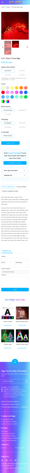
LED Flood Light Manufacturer (10, 407)
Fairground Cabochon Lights (10, 404)
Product (8, 7)
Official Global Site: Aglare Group (15, 468)
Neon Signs (4, 431)
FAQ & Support (19, 448)
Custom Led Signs (8, 416)
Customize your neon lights (15, 163)
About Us (5, 445)
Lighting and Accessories (9, 441)
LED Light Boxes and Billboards (10, 438)
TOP (15, 362)
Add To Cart (10, 143)
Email (25, 472)
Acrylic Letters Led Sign (8, 436)
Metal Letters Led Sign (7, 434)
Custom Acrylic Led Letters (9, 424)
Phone (15, 472)
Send (15, 289)
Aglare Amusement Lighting (9, 402)
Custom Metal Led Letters (8, 422)
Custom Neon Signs (7, 419)
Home (2, 7)
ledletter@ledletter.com (15, 389)
